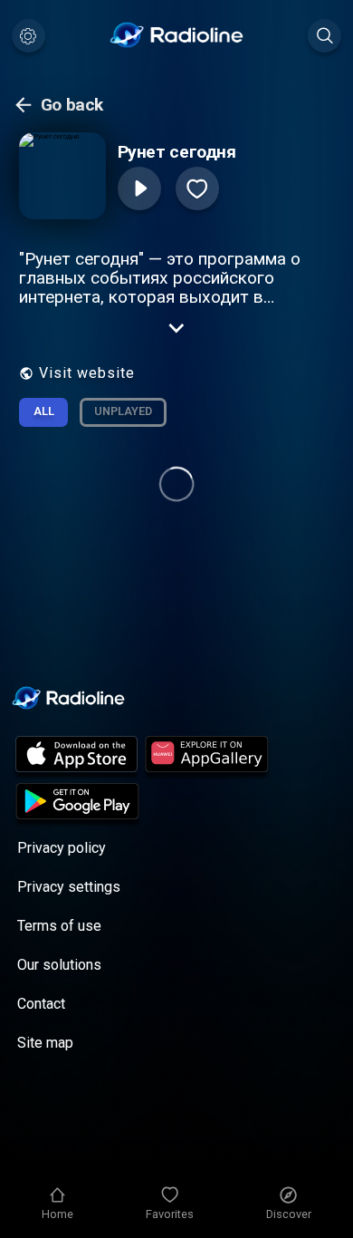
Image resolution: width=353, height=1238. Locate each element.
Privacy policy (61, 847)
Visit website (87, 373)
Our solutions (59, 964)
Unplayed (123, 411)
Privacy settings (68, 886)
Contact (41, 1003)
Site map (45, 1042)
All (43, 411)
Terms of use (59, 925)
